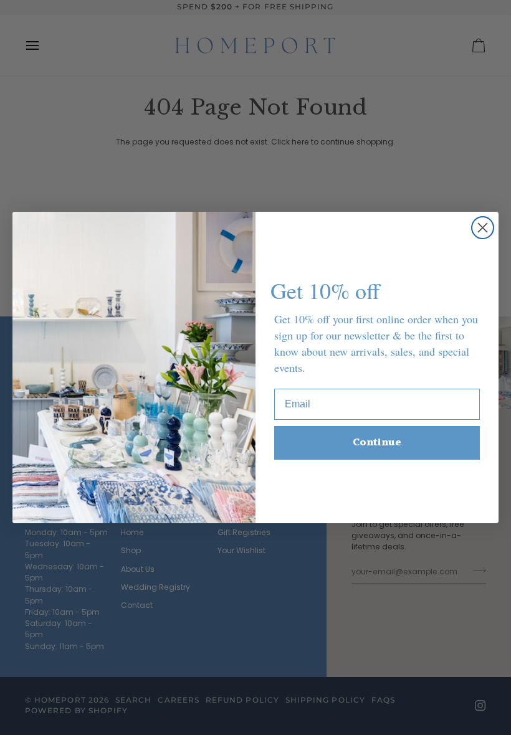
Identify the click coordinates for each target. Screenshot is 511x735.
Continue (377, 443)
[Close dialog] (483, 228)
